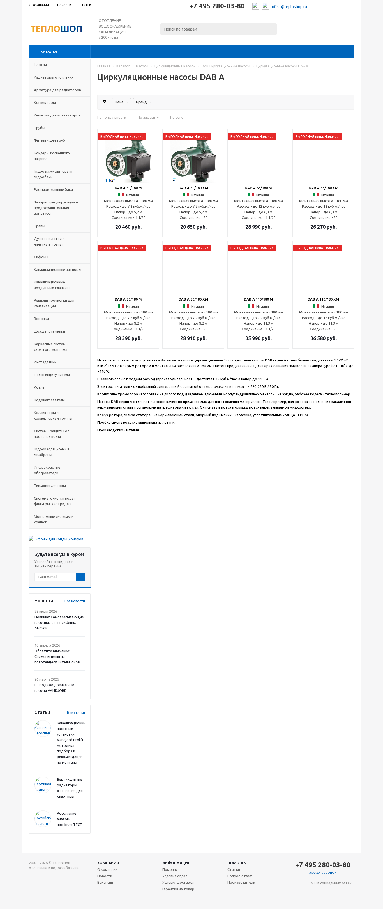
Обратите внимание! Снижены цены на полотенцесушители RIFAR (57, 656)
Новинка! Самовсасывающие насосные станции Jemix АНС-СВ (59, 622)
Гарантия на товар (178, 889)
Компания (108, 863)
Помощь (236, 863)
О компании (107, 869)
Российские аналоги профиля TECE (69, 818)
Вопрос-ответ (239, 876)
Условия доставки (178, 882)
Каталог (49, 52)
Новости (104, 876)
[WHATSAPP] (338, 892)
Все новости (74, 601)
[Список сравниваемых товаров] (292, 27)
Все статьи (76, 713)
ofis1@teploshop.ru (289, 6)
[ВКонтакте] (315, 892)
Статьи (233, 869)
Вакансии (105, 882)
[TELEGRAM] (326, 892)
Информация (176, 863)
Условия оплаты (176, 876)
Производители (241, 882)
